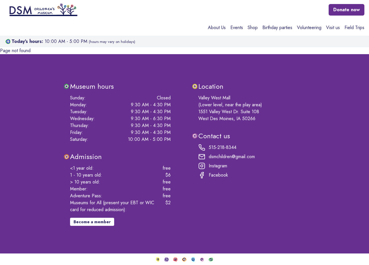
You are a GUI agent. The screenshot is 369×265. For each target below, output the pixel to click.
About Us (217, 27)
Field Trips (354, 27)
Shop (253, 27)
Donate (346, 9)
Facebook (218, 175)
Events (236, 27)
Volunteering (309, 27)
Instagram (218, 165)
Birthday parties (277, 27)
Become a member (92, 222)
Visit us (333, 27)
